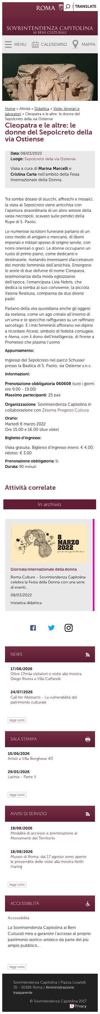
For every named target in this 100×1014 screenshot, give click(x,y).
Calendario (54, 44)
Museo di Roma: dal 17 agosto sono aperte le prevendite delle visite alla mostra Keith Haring (48, 861)
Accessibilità (18, 918)
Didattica (41, 109)
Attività (24, 109)
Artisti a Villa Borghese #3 (30, 758)
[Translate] (80, 5)
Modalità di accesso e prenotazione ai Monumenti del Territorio (44, 836)
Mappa (88, 44)
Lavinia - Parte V (22, 777)
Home (10, 109)
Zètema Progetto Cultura (65, 410)
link (90, 605)
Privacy (81, 1006)
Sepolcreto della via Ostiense (50, 159)
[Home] (50, 22)
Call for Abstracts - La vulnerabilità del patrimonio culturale (44, 700)
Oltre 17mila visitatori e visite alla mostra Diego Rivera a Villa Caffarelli (46, 676)
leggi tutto (17, 720)
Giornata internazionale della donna (44, 569)
